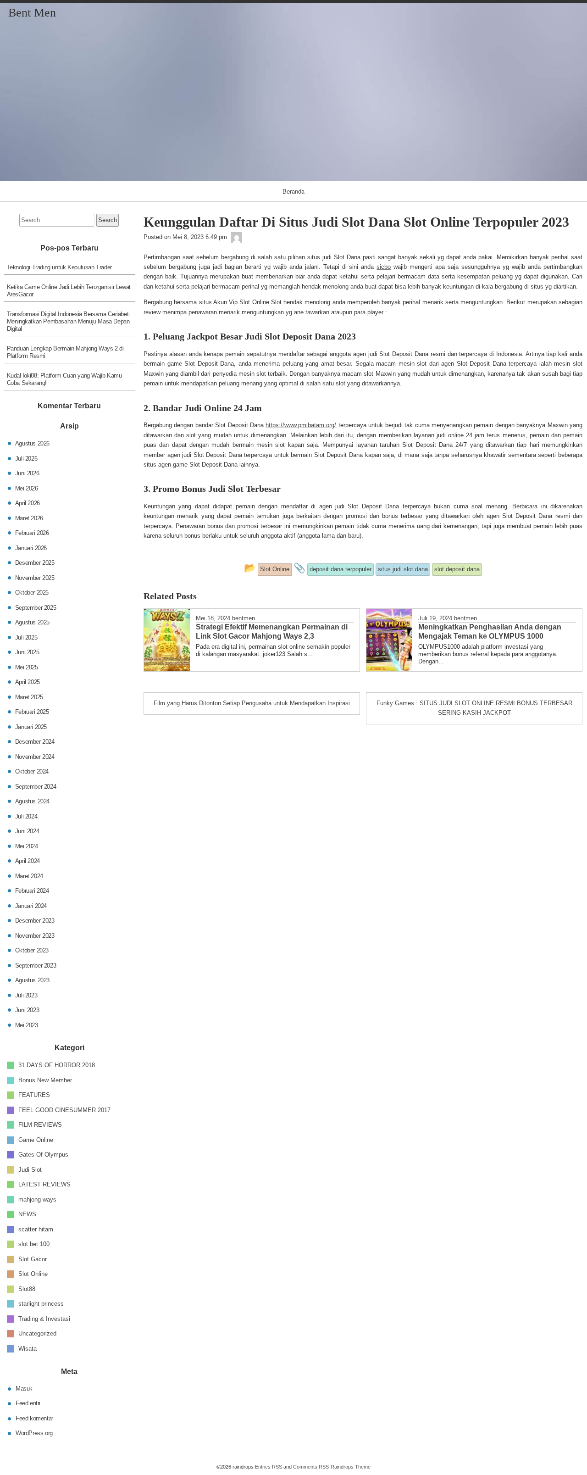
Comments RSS (311, 1466)
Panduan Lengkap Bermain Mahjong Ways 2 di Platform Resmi (65, 352)
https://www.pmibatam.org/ (301, 425)
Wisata (27, 1348)
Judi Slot (30, 1169)
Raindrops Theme (351, 1466)
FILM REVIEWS (40, 1124)
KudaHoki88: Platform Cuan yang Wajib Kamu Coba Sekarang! (64, 379)
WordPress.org (34, 1433)
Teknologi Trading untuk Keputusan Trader (59, 267)
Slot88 (26, 1288)
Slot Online (33, 1273)
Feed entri (28, 1403)
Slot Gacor (32, 1258)
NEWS (27, 1214)
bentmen (243, 618)
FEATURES (34, 1094)
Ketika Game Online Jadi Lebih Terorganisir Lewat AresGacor (69, 291)
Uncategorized (37, 1333)
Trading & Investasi (44, 1318)
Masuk (24, 1388)
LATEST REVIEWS (44, 1184)
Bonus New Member (45, 1079)
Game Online (35, 1139)
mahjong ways (37, 1199)
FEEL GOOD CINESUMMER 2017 (64, 1109)
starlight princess (41, 1303)
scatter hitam (35, 1228)
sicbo (384, 266)
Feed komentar (34, 1417)
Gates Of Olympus (43, 1154)
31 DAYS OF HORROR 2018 (56, 1065)
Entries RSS (268, 1466)
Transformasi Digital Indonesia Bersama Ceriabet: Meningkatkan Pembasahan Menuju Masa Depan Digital (68, 321)
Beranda (293, 191)
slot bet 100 (34, 1244)
